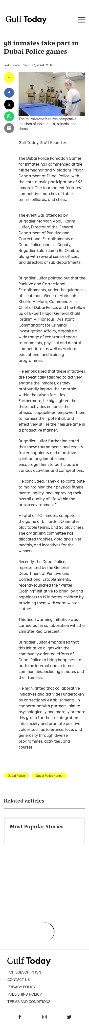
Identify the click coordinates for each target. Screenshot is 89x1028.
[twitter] (9, 104)
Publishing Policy (24, 994)
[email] (9, 128)
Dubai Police (16, 775)
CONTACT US (18, 979)
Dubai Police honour (50, 775)
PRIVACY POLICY (21, 986)
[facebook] (9, 93)
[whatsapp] (9, 116)
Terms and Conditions (28, 1001)
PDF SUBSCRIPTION (24, 972)
